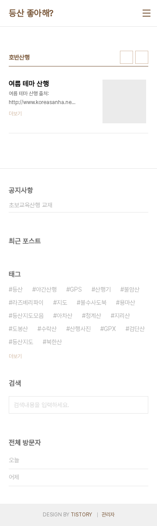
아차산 (64, 315)
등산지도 (22, 341)
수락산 (49, 328)
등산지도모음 (28, 315)
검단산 (137, 328)
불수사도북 (93, 302)
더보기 (15, 356)
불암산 (132, 289)
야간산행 (46, 289)
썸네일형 (126, 57)
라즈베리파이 (28, 302)
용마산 (127, 302)
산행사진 (80, 328)
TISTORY (81, 515)
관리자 (108, 515)
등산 (17, 289)
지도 (62, 302)
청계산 (93, 315)
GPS (76, 289)
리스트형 (141, 57)
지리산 (122, 315)
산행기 (103, 289)
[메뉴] (146, 13)
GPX (110, 328)
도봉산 (20, 328)
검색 (139, 405)
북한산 (54, 341)
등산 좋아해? (31, 13)
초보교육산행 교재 (30, 205)
